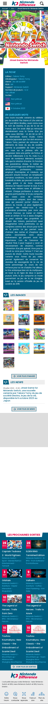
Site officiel (10, 92)
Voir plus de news (26, 409)
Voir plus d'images (25, 376)
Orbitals (6, 580)
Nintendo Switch (21, 87)
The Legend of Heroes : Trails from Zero (9, 609)
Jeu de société (18, 81)
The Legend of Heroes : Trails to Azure (35, 609)
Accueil (5, 8)
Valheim (30, 580)
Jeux (12, 8)
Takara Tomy (19, 76)
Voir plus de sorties (25, 667)
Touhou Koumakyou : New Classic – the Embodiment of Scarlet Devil (11, 644)
